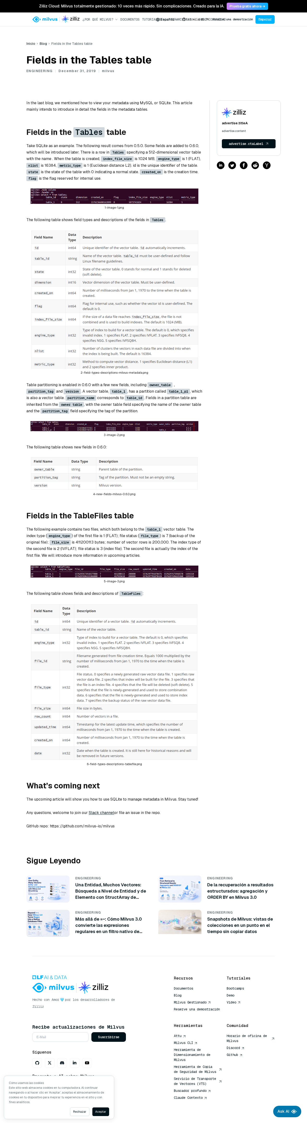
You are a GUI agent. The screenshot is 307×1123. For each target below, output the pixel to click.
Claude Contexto (188, 1097)
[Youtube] (87, 1063)
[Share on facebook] (244, 165)
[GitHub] (37, 1063)
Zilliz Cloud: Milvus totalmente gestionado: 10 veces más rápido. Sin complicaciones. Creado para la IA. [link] (131, 6)
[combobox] (167, 19)
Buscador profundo (190, 1091)
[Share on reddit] (255, 165)
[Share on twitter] (232, 165)
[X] (49, 1063)
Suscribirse (108, 1037)
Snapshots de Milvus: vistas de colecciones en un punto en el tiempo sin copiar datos (240, 925)
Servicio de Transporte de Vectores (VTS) (195, 1081)
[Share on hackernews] (267, 165)
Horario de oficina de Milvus (247, 1038)
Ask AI (283, 1111)
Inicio (30, 43)
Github (232, 1055)
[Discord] (62, 1063)
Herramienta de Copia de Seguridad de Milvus (195, 1069)
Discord (233, 1048)
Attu (178, 1036)
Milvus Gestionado (190, 1002)
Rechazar (79, 1112)
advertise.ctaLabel (246, 144)
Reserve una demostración (233, 19)
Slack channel (101, 812)
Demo (230, 995)
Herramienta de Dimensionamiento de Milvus (192, 1055)
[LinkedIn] (74, 1063)
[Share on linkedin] (220, 165)
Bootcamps (235, 988)
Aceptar (100, 1112)
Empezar (265, 19)
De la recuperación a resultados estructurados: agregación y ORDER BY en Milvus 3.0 (240, 891)
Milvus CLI (183, 1043)
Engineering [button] (39, 71)
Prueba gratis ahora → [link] (247, 6)
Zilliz (38, 1006)
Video (231, 1002)
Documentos (130, 19)
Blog (43, 43)
